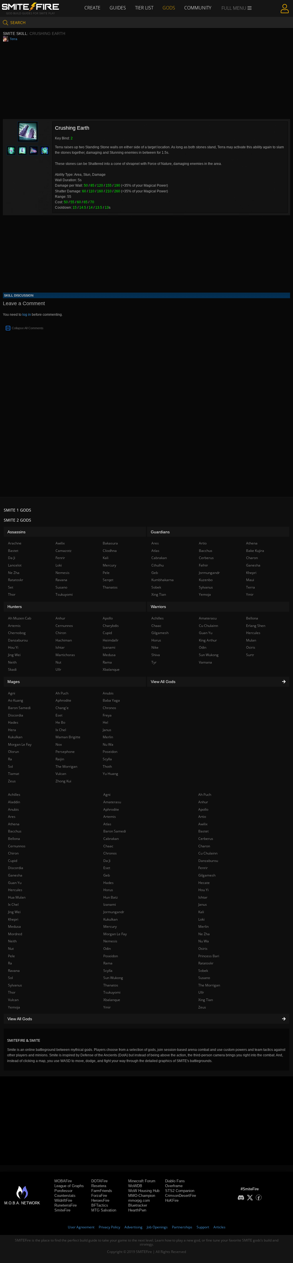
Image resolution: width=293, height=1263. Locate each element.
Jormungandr (113, 911)
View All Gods (19, 1019)
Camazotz (64, 550)
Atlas (107, 824)
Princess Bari (208, 956)
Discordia (15, 867)
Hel (105, 722)
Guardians (160, 532)
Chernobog (17, 632)
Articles (219, 1227)
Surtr (250, 654)
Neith (12, 941)
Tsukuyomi (111, 992)
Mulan (251, 640)
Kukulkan (110, 919)
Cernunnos (16, 846)
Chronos (110, 853)
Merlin (203, 926)
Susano (204, 977)
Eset (106, 867)
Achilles (14, 794)
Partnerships (182, 1227)
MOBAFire (63, 1181)
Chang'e (62, 707)
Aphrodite (111, 809)
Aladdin (14, 802)
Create (92, 8)
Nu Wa (203, 941)
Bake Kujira (255, 550)
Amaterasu (112, 802)
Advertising (133, 1227)
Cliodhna (110, 550)
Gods (169, 8)
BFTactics (99, 1205)
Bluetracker (137, 1205)
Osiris (202, 948)
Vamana (205, 662)
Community (197, 8)
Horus (108, 889)
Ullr (201, 992)
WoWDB (135, 1186)
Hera (12, 729)
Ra (10, 963)
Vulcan (13, 999)
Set (10, 587)
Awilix (202, 824)
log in (26, 315)
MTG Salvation (103, 1210)
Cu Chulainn (207, 853)
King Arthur (208, 640)
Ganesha (15, 875)
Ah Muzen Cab (19, 618)
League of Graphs (69, 1186)
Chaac (108, 846)
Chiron (13, 853)
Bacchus (14, 831)
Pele (11, 956)
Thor (11, 992)
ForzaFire (99, 1195)
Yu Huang (110, 773)
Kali (201, 911)
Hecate (204, 882)
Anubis (13, 809)
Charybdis (111, 625)
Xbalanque (111, 999)
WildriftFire (63, 1200)
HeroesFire (100, 1200)
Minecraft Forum (141, 1181)
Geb (106, 875)
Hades (108, 882)
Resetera (98, 1186)
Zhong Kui (63, 781)
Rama (107, 963)
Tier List (144, 8)
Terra (13, 39)
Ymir (107, 1007)
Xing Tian (205, 999)
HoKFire (172, 1200)
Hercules (15, 889)
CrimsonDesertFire (180, 1195)
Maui (250, 579)
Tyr (154, 662)
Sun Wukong (113, 977)
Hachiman (64, 640)
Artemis (109, 816)
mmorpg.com (139, 1200)
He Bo (60, 722)
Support (203, 1227)
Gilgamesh (206, 875)
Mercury (110, 926)
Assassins (16, 532)
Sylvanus (15, 985)
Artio (202, 816)
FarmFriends (101, 1191)
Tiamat (13, 773)
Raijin (60, 759)
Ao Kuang (15, 700)
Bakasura (110, 543)
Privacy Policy (109, 1227)
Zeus (202, 1007)
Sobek (203, 970)
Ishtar (202, 897)
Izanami (109, 904)
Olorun (13, 751)
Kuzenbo (206, 579)
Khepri (13, 919)
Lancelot (14, 565)
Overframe (174, 1186)
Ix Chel (13, 904)
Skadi (12, 669)
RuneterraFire (65, 1205)
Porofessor (63, 1191)
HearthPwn (137, 1210)
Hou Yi (203, 889)
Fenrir (203, 867)
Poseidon (110, 956)
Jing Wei (14, 911)
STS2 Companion (179, 1191)
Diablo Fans (175, 1181)
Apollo (203, 809)
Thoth (107, 766)
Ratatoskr (205, 963)
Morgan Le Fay (115, 934)
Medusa (14, 926)
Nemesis (110, 941)
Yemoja (14, 1007)
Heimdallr (110, 640)
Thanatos (110, 985)
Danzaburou (208, 860)
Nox (59, 744)
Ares (11, 816)
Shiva (155, 654)
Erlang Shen (255, 625)
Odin (107, 948)
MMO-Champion (141, 1195)
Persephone (65, 751)
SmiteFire (62, 1210)
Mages (13, 681)
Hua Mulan (16, 897)
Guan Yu (14, 882)
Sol (10, 977)
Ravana (14, 970)
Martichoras (65, 654)
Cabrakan (111, 838)
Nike (155, 647)
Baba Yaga (111, 700)
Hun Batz (110, 897)
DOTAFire (99, 1181)
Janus (202, 904)
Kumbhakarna (162, 579)
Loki (201, 919)
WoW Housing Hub (143, 1191)
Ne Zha (204, 934)
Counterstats (65, 1195)
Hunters (14, 606)
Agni (106, 794)
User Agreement (81, 1227)
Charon (204, 846)
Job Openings (157, 1227)
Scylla (107, 970)
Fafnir (203, 565)
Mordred (15, 934)
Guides (118, 8)
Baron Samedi (114, 831)
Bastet (203, 831)
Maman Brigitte (68, 737)
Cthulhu (157, 565)
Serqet (108, 579)
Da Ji (106, 860)
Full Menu (234, 8)
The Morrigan (209, 985)
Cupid (12, 860)
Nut (11, 948)
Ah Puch (204, 794)
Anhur (203, 802)
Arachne (14, 543)
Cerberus (205, 838)
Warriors (158, 606)
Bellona (14, 838)
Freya (107, 715)
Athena (13, 824)
